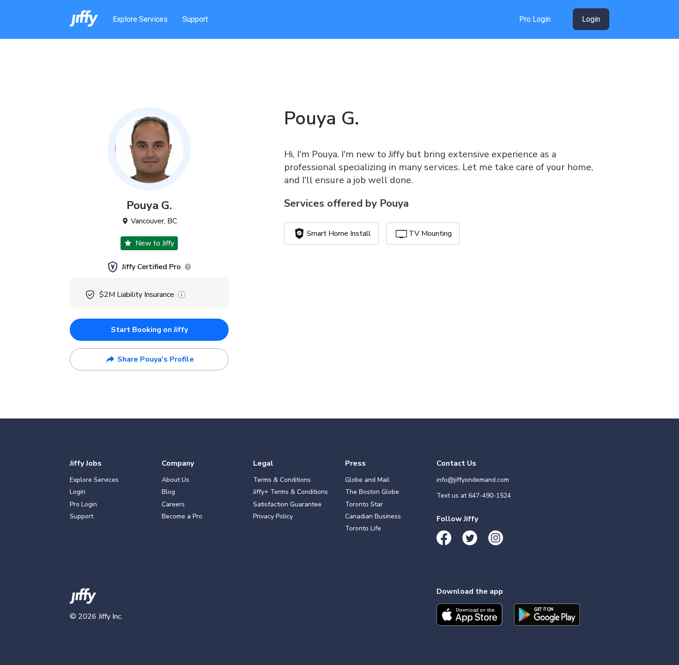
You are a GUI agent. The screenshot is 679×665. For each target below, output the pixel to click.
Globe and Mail (367, 479)
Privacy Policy (273, 516)
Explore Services (140, 19)
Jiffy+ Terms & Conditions (290, 491)
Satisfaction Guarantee (287, 504)
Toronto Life (363, 528)
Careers (173, 504)
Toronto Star (364, 504)
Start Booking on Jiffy (149, 330)
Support (195, 19)
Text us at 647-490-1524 (473, 495)
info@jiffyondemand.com (472, 479)
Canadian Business (373, 516)
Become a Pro (182, 516)
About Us (175, 479)
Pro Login (535, 19)
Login (591, 19)
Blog (168, 491)
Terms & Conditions (282, 479)
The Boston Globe (372, 491)
